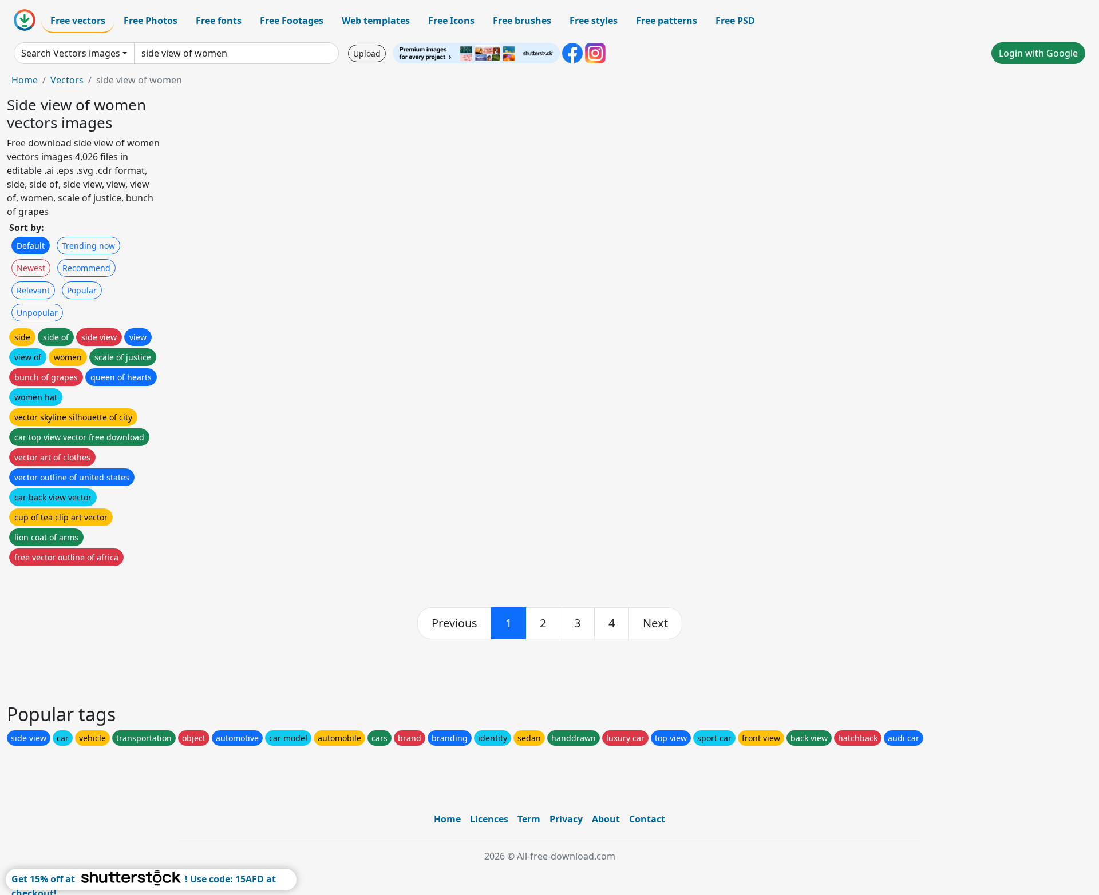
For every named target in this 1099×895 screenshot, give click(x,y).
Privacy (566, 819)
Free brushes (522, 20)
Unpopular (37, 312)
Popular (82, 290)
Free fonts (219, 20)
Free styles (594, 20)
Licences (489, 819)
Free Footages (291, 20)
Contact (647, 819)
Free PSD (735, 20)
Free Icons (451, 20)
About (606, 819)
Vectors (67, 80)
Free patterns (666, 20)
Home (24, 80)
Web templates (376, 20)
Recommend (86, 267)
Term (528, 819)
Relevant (33, 290)
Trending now (88, 245)
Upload (367, 53)
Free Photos (150, 20)
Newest (31, 267)
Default (31, 245)
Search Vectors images (70, 53)
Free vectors (77, 20)
